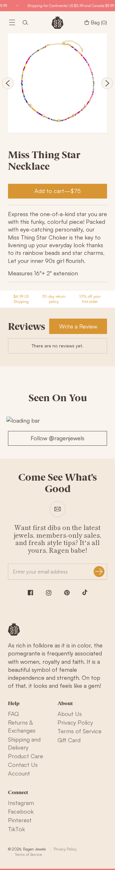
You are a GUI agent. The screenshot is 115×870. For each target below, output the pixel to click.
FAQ (13, 713)
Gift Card (68, 740)
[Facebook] (30, 592)
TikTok (16, 829)
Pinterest (20, 820)
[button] (12, 22)
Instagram (21, 802)
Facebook (21, 811)
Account (19, 773)
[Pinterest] (67, 593)
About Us (69, 713)
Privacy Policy (75, 722)
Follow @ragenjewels (57, 438)
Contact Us (23, 764)
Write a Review (78, 326)
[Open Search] (25, 22)
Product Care (25, 756)
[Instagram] (48, 593)
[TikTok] (85, 592)
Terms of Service (79, 731)
